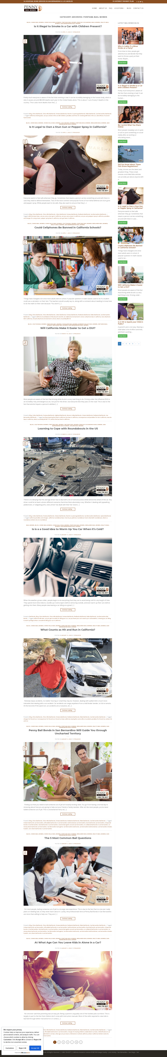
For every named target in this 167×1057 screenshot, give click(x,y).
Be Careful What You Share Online (129, 126)
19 (76, 1042)
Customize (10, 1048)
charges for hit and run (30, 719)
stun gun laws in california (66, 218)
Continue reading (68, 107)
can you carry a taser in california (71, 216)
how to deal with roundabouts (93, 518)
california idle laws (39, 618)
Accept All (35, 1048)
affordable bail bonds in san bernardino (55, 823)
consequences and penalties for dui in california (92, 417)
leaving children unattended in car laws (43, 1034)
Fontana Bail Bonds (69, 22)
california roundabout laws (56, 518)
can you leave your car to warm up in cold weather (82, 618)
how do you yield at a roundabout (74, 518)
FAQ (110, 8)
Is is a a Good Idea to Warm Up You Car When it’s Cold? (68, 529)
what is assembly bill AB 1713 (42, 419)
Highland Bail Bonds (70, 324)
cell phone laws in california (93, 317)
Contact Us (138, 8)
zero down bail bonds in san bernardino (40, 829)
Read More (122, 63)
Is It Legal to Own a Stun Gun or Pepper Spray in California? (68, 126)
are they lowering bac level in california (54, 417)
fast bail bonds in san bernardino (48, 825)
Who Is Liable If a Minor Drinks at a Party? (128, 47)
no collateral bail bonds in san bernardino (96, 825)
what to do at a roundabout (39, 520)
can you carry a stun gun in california (50, 216)
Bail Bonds (30, 525)
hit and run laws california (62, 719)
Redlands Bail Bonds (98, 123)
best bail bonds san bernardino (95, 823)
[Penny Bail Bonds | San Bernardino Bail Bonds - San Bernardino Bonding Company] (33, 8)
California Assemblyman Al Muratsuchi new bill (49, 317)
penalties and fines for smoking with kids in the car (81, 115)
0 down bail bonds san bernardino (33, 823)
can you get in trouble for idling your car (56, 618)
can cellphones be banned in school (73, 317)
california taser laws (34, 216)
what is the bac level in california (60, 419)
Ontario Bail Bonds (87, 415)
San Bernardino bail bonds (71, 827)
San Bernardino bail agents (55, 827)
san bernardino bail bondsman (89, 827)
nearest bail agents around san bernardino (70, 825)
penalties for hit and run (99, 719)
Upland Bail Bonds (76, 425)
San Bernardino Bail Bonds (70, 23)
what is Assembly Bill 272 (64, 319)
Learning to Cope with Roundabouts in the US (68, 428)
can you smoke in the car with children (55, 115)
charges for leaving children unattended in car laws (83, 1032)
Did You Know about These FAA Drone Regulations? (129, 165)
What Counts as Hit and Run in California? (67, 629)
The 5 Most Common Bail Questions (67, 837)
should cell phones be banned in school (44, 319)
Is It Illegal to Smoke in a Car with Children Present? (68, 26)
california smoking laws (36, 115)
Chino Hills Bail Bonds (52, 22)
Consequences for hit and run (46, 719)
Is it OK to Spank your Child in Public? (130, 323)
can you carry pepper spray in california (92, 216)
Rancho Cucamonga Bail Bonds (88, 22)
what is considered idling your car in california (47, 620)
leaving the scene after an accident (81, 719)
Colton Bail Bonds (68, 123)
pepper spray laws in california (50, 218)
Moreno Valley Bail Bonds (87, 324)
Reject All (22, 1048)
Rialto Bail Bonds (90, 114)
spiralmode (76, 32)
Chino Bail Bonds (37, 22)
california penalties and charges (39, 518)
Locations (118, 8)
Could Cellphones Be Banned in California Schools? (68, 227)
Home (94, 8)
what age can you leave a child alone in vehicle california (71, 1034)
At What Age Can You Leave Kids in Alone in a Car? (68, 942)
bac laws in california (72, 417)
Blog (129, 8)
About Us (103, 8)
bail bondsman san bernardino (77, 823)
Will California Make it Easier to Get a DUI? (67, 328)
